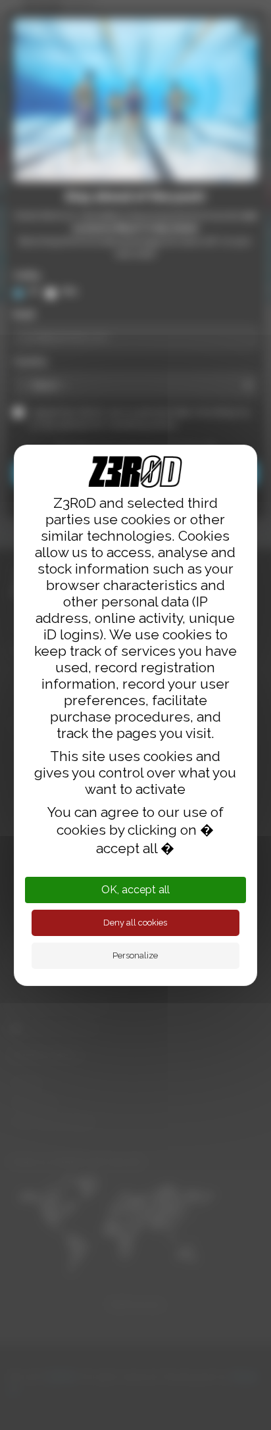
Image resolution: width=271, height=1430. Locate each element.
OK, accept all (135, 889)
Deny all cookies (135, 922)
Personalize (135, 955)
